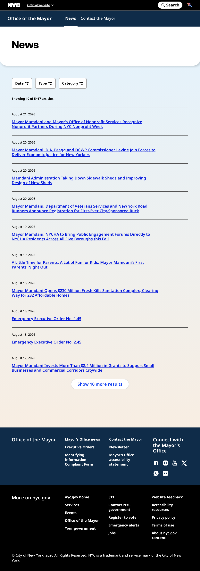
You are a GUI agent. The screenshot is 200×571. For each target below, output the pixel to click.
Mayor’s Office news (82, 439)
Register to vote (122, 517)
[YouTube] (175, 463)
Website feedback (167, 497)
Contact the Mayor (98, 18)
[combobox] (190, 5)
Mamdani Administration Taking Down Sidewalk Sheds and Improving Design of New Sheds (79, 180)
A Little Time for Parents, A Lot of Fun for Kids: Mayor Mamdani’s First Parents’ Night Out (78, 264)
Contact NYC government (119, 507)
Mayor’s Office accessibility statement (121, 459)
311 (111, 497)
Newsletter (119, 447)
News (70, 18)
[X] (184, 463)
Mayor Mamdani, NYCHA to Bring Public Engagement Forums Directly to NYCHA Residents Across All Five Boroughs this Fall (81, 236)
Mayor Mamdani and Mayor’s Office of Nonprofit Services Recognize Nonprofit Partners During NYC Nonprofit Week (77, 124)
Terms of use (163, 525)
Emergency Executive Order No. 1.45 (46, 318)
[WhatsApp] (156, 473)
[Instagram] (165, 463)
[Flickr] (165, 473)
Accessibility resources (162, 507)
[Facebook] (156, 463)
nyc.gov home (77, 497)
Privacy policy (163, 517)
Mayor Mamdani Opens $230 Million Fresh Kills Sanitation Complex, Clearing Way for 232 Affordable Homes (85, 293)
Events (71, 512)
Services (72, 504)
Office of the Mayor (29, 18)
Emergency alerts (123, 525)
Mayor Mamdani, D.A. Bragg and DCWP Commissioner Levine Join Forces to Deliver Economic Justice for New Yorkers (83, 152)
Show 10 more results (100, 384)
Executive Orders (80, 447)
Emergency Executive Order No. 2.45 (46, 342)
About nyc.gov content (164, 535)
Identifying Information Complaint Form (79, 459)
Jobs (112, 533)
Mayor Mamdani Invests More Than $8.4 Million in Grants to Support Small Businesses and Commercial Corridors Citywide (83, 368)
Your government (80, 528)
